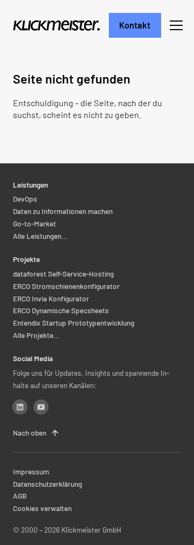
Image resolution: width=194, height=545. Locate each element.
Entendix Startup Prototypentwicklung (73, 323)
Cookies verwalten (42, 508)
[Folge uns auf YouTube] (40, 407)
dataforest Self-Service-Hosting (63, 273)
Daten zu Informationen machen (63, 211)
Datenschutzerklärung (47, 483)
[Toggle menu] (176, 25)
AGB (19, 496)
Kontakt (134, 25)
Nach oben (36, 432)
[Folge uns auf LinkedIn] (19, 407)
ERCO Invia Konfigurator (51, 298)
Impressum (31, 471)
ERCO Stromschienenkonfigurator (66, 286)
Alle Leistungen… (40, 235)
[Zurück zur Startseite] (56, 25)
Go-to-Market (34, 223)
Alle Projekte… (36, 335)
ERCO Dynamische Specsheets (61, 310)
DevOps (25, 199)
